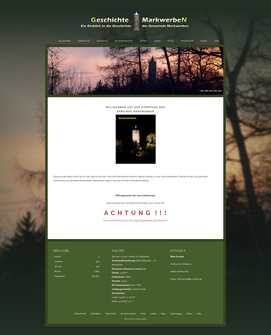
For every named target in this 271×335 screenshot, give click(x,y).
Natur (171, 41)
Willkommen (64, 41)
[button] (199, 90)
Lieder (157, 41)
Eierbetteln (84, 41)
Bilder (204, 41)
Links (216, 41)
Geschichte (102, 41)
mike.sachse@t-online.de (189, 279)
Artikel (143, 41)
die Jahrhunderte (124, 41)
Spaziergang (187, 41)
